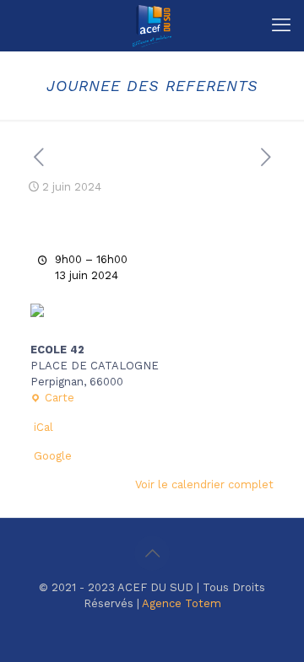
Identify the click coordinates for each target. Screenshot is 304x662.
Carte (52, 398)
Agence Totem (181, 603)
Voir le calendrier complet (204, 484)
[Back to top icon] (152, 553)
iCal (43, 427)
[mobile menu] (281, 25)
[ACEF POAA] (152, 25)
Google (53, 455)
